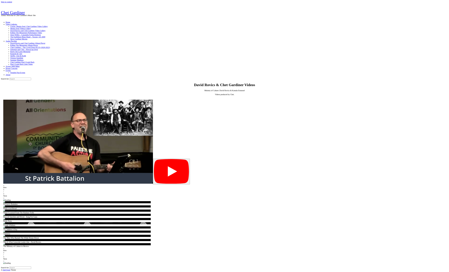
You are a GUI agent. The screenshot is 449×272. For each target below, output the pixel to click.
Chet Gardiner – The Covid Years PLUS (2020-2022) (30, 47)
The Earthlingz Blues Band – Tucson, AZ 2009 (27, 37)
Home (8, 22)
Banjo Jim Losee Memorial (20, 52)
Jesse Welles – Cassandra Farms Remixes (25, 35)
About (8, 75)
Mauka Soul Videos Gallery (20, 29)
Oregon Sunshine (16, 58)
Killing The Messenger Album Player (24, 45)
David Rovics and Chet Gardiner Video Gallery (27, 31)
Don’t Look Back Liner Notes (21, 64)
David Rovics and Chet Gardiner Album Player (27, 43)
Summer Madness (17, 60)
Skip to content (6, 2)
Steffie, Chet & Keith (18, 56)
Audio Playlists (11, 41)
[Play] (171, 171)
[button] (224, 186)
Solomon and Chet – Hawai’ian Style (24, 50)
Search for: (5, 79)
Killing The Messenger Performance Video (26, 33)
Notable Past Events (17, 73)
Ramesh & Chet (16, 54)
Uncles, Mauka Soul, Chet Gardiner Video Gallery (29, 26)
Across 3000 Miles (13, 66)
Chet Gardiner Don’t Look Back (22, 62)
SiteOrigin (6, 270)
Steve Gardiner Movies (18, 39)
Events (8, 71)
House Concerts (11, 68)
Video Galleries (11, 24)
